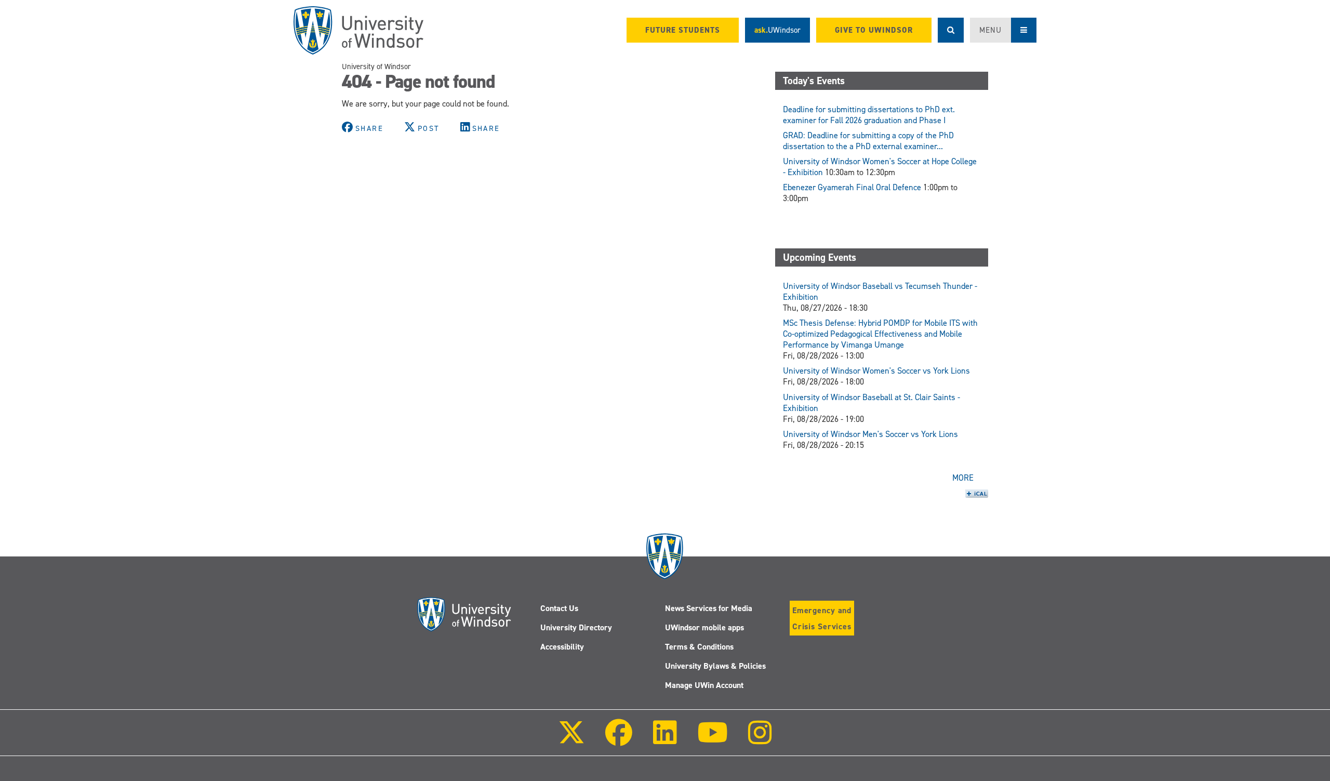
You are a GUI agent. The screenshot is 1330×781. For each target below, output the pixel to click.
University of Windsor (376, 66)
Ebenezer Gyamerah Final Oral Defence (852, 187)
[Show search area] (951, 30)
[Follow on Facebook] (619, 739)
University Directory (576, 627)
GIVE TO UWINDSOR (874, 30)
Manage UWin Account (704, 685)
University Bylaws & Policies (715, 665)
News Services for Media (708, 608)
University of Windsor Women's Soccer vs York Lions (876, 370)
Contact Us (559, 608)
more (963, 477)
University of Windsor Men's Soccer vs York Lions (870, 434)
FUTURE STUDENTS (682, 30)
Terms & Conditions (699, 646)
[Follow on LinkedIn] (664, 739)
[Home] (358, 30)
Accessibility (562, 646)
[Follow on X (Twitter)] (571, 739)
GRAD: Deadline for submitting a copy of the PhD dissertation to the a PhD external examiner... (868, 141)
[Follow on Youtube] (712, 739)
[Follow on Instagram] (760, 739)
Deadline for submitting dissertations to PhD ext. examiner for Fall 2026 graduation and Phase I (869, 115)
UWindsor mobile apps (704, 627)
